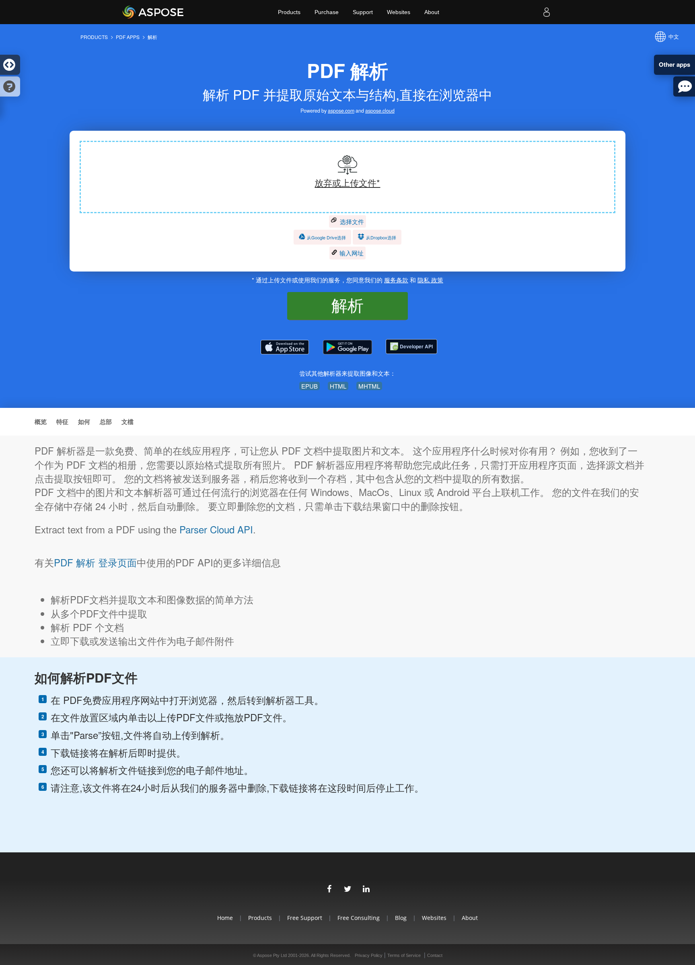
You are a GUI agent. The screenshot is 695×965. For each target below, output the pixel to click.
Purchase (327, 12)
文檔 (127, 422)
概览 (41, 422)
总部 (106, 422)
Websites (398, 12)
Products (289, 12)
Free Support (304, 918)
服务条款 (396, 280)
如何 (84, 422)
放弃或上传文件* (347, 182)
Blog (401, 918)
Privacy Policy (368, 955)
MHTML (369, 386)
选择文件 (351, 221)
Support (363, 12)
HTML (338, 386)
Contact (434, 955)
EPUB (309, 386)
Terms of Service (404, 955)
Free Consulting (358, 918)
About (431, 12)
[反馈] (684, 86)
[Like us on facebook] (329, 888)
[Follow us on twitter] (347, 888)
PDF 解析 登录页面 (95, 562)
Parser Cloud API (216, 529)
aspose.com (341, 110)
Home (225, 918)
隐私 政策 (430, 280)
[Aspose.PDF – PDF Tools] (284, 347)
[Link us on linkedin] (366, 888)
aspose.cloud (380, 110)
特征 (62, 422)
